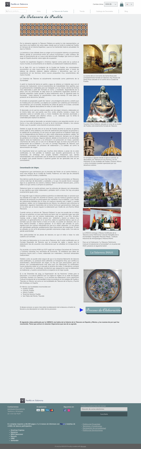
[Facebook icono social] (65, 410)
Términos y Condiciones (92, 426)
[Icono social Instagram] (69, 410)
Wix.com (83, 446)
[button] (111, 4)
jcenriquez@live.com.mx (16, 409)
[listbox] (111, 4)
